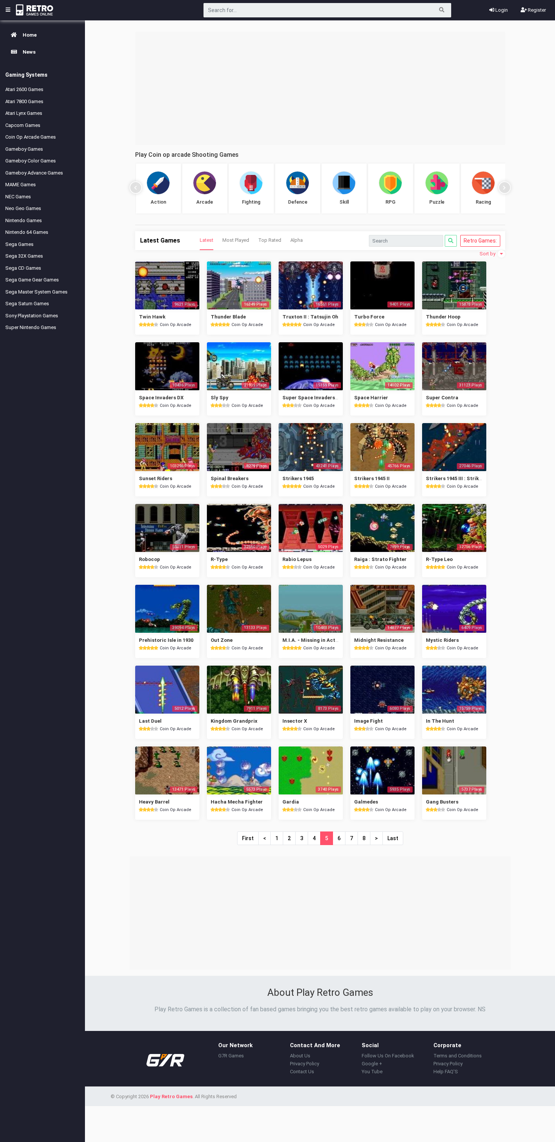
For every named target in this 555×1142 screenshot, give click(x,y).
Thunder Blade (228, 317)
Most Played (235, 240)
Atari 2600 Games (24, 89)
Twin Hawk (152, 317)
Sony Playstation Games (31, 315)
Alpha (296, 240)
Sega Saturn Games (27, 303)
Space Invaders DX (161, 397)
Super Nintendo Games (30, 327)
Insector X (294, 721)
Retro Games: (480, 241)
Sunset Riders (155, 478)
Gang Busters (442, 802)
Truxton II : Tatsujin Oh (310, 317)
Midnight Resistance (379, 640)
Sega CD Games (23, 268)
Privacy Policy (304, 1063)
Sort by (487, 254)
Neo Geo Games (23, 208)
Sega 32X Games (24, 256)
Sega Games (19, 244)
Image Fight (368, 721)
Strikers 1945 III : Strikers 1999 (462, 478)
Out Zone (222, 640)
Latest (206, 240)
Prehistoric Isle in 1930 (166, 640)
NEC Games (18, 196)
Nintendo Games (23, 220)
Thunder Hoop (443, 317)
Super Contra (442, 397)
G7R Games (231, 1056)
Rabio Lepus (296, 559)
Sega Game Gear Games (32, 280)
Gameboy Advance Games (34, 173)
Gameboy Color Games (30, 161)
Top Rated (269, 240)
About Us (300, 1056)
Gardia (290, 802)
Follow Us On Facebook (388, 1056)
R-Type (219, 559)
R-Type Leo (439, 559)
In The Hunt (440, 721)
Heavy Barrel (154, 802)
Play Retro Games (171, 1096)
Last (392, 838)
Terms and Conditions (457, 1056)
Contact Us (302, 1071)
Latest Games (160, 240)
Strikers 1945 (298, 478)
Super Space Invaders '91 (312, 397)
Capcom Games (22, 125)
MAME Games (20, 184)
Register (536, 10)
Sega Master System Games (36, 292)
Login (501, 10)
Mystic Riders (442, 640)
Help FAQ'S (445, 1071)
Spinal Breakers (229, 478)
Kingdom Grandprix (234, 721)
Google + (372, 1063)
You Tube (372, 1071)
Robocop (149, 559)
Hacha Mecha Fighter (237, 802)
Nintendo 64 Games (26, 232)
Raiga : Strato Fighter (380, 559)
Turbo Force (369, 317)
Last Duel (150, 721)
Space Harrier (371, 397)
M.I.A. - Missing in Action (312, 640)
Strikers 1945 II (372, 478)
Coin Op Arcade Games (30, 137)
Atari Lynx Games (23, 113)
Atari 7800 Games (24, 101)
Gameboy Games (24, 149)
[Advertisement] (320, 88)
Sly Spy (219, 397)
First (248, 838)
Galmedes (366, 802)
